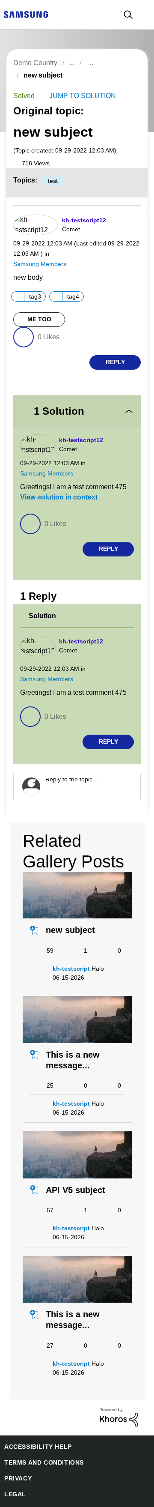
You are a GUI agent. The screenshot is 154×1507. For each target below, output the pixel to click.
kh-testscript (70, 947)
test (50, 181)
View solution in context (56, 485)
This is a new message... (69, 1038)
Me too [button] (39, 317)
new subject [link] (41, 75)
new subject (68, 908)
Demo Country (35, 63)
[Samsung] (25, 14)
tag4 (76, 294)
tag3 (36, 294)
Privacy (16, 1457)
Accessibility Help (34, 1425)
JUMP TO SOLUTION (80, 96)
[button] (125, 221)
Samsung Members (38, 261)
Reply (115, 360)
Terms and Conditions (40, 1441)
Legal (13, 1473)
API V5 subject (72, 1168)
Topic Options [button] (125, 85)
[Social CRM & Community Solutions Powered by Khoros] (119, 1395)
